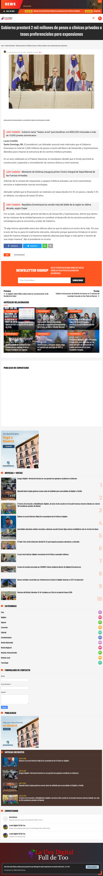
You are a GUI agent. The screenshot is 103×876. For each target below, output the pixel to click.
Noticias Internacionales (9, 653)
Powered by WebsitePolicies (14, 870)
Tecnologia (4, 663)
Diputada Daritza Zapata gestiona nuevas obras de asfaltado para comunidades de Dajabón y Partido (49, 491)
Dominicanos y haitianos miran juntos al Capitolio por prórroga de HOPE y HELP (51, 347)
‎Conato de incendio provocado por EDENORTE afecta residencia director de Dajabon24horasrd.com (49, 567)
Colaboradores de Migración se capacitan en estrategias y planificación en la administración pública (81, 323)
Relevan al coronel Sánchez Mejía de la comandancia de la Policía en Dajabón (54, 11)
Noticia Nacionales (19, 255)
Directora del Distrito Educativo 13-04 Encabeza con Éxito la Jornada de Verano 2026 (44, 592)
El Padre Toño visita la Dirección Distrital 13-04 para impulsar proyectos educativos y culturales (48, 542)
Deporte (3, 622)
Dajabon (3, 617)
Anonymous (13, 817)
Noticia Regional (6, 647)
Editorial (3, 632)
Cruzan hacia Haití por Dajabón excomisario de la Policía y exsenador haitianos (43, 554)
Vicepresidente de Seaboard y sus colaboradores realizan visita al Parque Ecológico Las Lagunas (18, 347)
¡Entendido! (92, 867)
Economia (4, 627)
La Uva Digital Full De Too (17, 826)
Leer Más (67, 866)
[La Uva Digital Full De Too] (51, 860)
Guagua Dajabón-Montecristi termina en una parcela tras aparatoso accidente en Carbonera (47, 478)
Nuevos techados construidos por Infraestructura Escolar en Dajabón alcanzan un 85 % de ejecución (50, 580)
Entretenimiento (6, 637)
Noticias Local (5, 658)
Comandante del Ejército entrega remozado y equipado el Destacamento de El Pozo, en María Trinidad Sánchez (51, 325)
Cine (2, 612)
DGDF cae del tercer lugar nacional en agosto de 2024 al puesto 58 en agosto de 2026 (19, 325)
